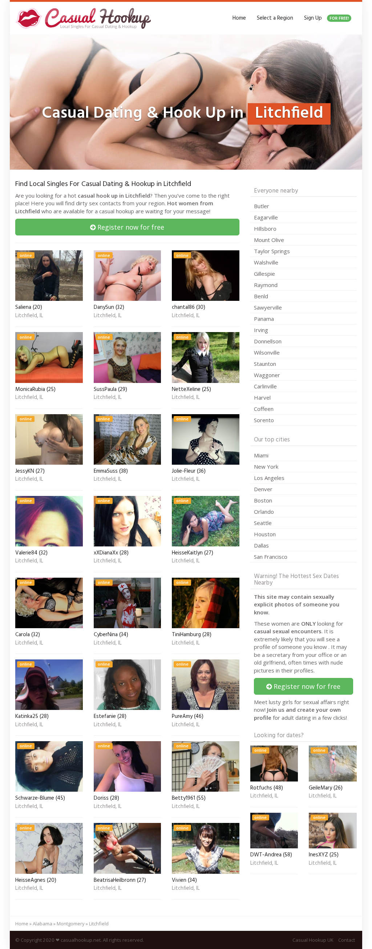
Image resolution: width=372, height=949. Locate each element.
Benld (261, 296)
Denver (263, 489)
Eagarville (266, 217)
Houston (265, 534)
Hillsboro (265, 228)
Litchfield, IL (29, 316)
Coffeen (264, 408)
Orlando (264, 511)
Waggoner (267, 375)
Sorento (264, 420)
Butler (261, 206)
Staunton (265, 363)
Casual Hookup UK (312, 940)
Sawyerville (268, 307)
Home (239, 18)
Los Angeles (269, 477)
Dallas (261, 545)
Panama (264, 318)
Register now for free (130, 227)
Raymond (266, 284)
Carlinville (265, 386)
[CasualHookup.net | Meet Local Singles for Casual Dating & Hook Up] (84, 18)
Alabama (42, 923)
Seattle (263, 522)
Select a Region (275, 18)
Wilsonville (267, 352)
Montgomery (71, 923)
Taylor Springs (272, 251)
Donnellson (268, 341)
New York (266, 466)
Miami (261, 455)
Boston (263, 500)
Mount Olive (269, 239)
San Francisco (270, 556)
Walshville (266, 262)
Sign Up (326, 18)
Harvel (262, 397)
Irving (261, 330)
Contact (346, 940)
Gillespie (264, 273)
